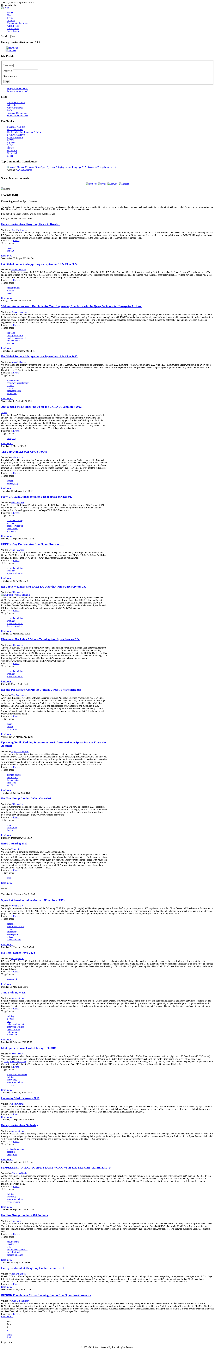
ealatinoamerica (14, 939)
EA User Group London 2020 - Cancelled (26, 798)
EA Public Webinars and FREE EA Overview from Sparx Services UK (43, 586)
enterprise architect (15, 1026)
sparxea (10, 385)
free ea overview (14, 626)
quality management (16, 338)
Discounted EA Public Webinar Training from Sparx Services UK (40, 639)
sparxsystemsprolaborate (18, 383)
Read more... (7, 255)
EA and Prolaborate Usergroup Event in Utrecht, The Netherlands (41, 689)
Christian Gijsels (19, 1173)
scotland (11, 1152)
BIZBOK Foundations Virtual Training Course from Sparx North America (46, 1295)
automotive (12, 1032)
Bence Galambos (19, 312)
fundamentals (13, 780)
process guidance (15, 1255)
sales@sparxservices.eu (15, 1061)
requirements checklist (17, 1249)
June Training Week (13, 992)
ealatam (10, 937)
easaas (10, 388)
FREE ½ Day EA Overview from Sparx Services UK (32, 544)
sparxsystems (13, 380)
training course (14, 775)
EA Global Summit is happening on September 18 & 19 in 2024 (39, 264)
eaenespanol (12, 934)
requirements (13, 1241)
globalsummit (13, 287)
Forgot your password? (17, 88)
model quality (13, 340)
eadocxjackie (17, 457)
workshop (11, 531)
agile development (15, 1024)
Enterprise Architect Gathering (19, 1125)
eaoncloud (12, 393)
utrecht (10, 726)
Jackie (4, 412)
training (10, 1016)
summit (10, 290)
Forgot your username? (17, 91)
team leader (12, 528)
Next (9, 1334)
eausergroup (12, 483)
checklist (11, 1244)
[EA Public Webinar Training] (15, 595)
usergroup (11, 438)
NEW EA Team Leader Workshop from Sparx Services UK (36, 496)
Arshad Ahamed (24, 170)
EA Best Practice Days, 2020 (18, 952)
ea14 (9, 1247)
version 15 (12, 979)
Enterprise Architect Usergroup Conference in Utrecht (33, 1268)
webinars (11, 523)
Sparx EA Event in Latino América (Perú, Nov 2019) (32, 899)
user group (12, 729)
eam (9, 878)
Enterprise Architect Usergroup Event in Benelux (30, 224)
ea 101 (10, 785)
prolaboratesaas (14, 391)
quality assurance (15, 335)
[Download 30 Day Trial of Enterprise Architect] (9, 48)
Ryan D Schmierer (20, 751)
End (9, 1337)
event (9, 724)
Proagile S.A (17, 905)
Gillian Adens (17, 502)
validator (11, 332)
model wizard (13, 1252)
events (10, 248)
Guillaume (16, 1221)
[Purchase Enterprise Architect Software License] (8, 50)
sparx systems (13, 1202)
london (10, 480)
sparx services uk (15, 526)
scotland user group (16, 1149)
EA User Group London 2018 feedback (24, 1215)
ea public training (15, 520)
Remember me (10, 76)
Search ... (5, 36)
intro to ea (11, 782)
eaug (9, 825)
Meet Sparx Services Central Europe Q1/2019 (28, 1047)
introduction (12, 777)
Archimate (12, 1034)
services (10, 1085)
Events (16, 240)
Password (8, 70)
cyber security (13, 1029)
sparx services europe (17, 1074)
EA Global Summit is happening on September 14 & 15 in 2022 (39, 356)
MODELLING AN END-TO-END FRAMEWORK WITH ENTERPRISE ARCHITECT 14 (56, 1167)
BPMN (10, 1019)
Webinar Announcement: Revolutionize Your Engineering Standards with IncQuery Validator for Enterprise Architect (71, 306)
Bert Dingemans (18, 230)
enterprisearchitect (15, 926)
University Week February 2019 (20, 1098)
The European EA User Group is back (24, 451)
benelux (10, 250)
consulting (12, 1079)
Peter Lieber (17, 849)
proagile (10, 924)
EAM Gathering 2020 (14, 843)
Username (8, 65)
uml (9, 1021)
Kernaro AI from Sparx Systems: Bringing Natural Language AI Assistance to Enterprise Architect (70, 167)
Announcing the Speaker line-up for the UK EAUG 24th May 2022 (41, 406)
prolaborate (12, 931)
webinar (10, 343)
